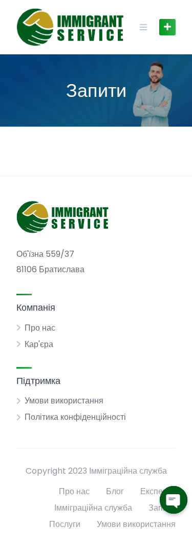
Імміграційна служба (93, 508)
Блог (115, 491)
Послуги (64, 524)
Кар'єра (39, 344)
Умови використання (64, 401)
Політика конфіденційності (75, 417)
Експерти (158, 491)
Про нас (40, 328)
